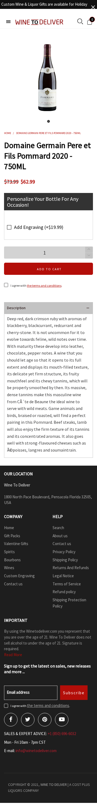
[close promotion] (93, 7)
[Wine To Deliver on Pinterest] (44, 719)
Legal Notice (63, 575)
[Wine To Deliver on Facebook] (11, 719)
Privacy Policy (64, 551)
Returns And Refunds (71, 567)
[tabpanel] (48, 77)
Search (58, 527)
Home (9, 527)
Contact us (13, 583)
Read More (13, 654)
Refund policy (64, 591)
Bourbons (12, 559)
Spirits (9, 551)
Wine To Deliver (53, 784)
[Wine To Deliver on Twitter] (27, 719)
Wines (9, 567)
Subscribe (74, 692)
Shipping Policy (65, 559)
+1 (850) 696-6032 (62, 733)
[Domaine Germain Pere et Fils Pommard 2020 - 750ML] (48, 77)
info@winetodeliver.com (36, 750)
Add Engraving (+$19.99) (38, 227)
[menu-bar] (8, 21)
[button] (89, 256)
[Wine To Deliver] (39, 22)
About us (60, 535)
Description (16, 307)
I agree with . (36, 285)
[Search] (80, 22)
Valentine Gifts (16, 543)
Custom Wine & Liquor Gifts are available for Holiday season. (44, 7)
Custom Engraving (19, 575)
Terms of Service (67, 583)
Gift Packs (12, 535)
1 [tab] (48, 121)
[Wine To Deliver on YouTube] (61, 719)
